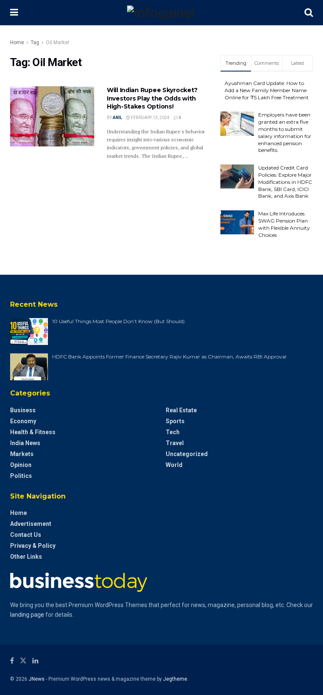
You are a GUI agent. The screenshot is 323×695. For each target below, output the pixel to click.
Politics (21, 475)
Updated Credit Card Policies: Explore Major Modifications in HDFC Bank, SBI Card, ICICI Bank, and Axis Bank (285, 181)
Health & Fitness (33, 432)
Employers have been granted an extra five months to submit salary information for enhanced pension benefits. (284, 132)
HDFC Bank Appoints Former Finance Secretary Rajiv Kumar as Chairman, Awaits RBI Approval (169, 356)
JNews (37, 679)
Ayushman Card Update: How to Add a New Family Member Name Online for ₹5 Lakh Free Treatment (267, 90)
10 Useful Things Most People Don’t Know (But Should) (118, 321)
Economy (23, 421)
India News (25, 443)
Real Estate (181, 410)
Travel (175, 443)
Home (17, 42)
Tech (173, 432)
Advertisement (30, 523)
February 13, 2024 (149, 117)
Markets (22, 454)
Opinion (21, 465)
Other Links (26, 556)
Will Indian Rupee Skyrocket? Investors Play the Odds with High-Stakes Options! (152, 98)
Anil (117, 117)
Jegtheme (175, 679)
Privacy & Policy (33, 545)
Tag (35, 42)
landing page (27, 614)
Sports (175, 421)
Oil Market (57, 42)
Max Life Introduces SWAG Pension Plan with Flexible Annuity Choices (284, 224)
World (174, 465)
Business (23, 410)
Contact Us (25, 534)
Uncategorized (187, 454)
